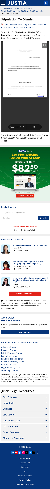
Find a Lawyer (8, 207)
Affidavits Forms (8, 347)
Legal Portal (25, 463)
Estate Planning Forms (11, 353)
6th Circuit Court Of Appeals (32, 11)
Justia (3, 9)
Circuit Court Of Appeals (10, 11)
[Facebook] (19, 452)
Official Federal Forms (22, 9)
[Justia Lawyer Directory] (37, 452)
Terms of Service (25, 476)
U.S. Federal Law (11, 420)
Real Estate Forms (9, 364)
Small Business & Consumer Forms (19, 342)
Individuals (8, 403)
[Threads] (26, 452)
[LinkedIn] (12, 452)
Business (7, 408)
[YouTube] (16, 452)
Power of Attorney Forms (12, 361)
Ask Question (25, 332)
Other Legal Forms (9, 370)
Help (25, 471)
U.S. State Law (10, 426)
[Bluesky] (30, 452)
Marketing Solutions (13, 438)
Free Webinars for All (12, 239)
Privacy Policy (25, 480)
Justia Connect (25, 458)
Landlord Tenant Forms (12, 358)
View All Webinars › (25, 293)
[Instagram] (23, 452)
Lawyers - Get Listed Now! (25, 226)
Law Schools (9, 414)
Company (25, 467)
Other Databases (11, 432)
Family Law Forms (9, 356)
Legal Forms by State (10, 367)
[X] (33, 452)
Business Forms (8, 350)
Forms (9, 9)
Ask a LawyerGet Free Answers (10, 319)
